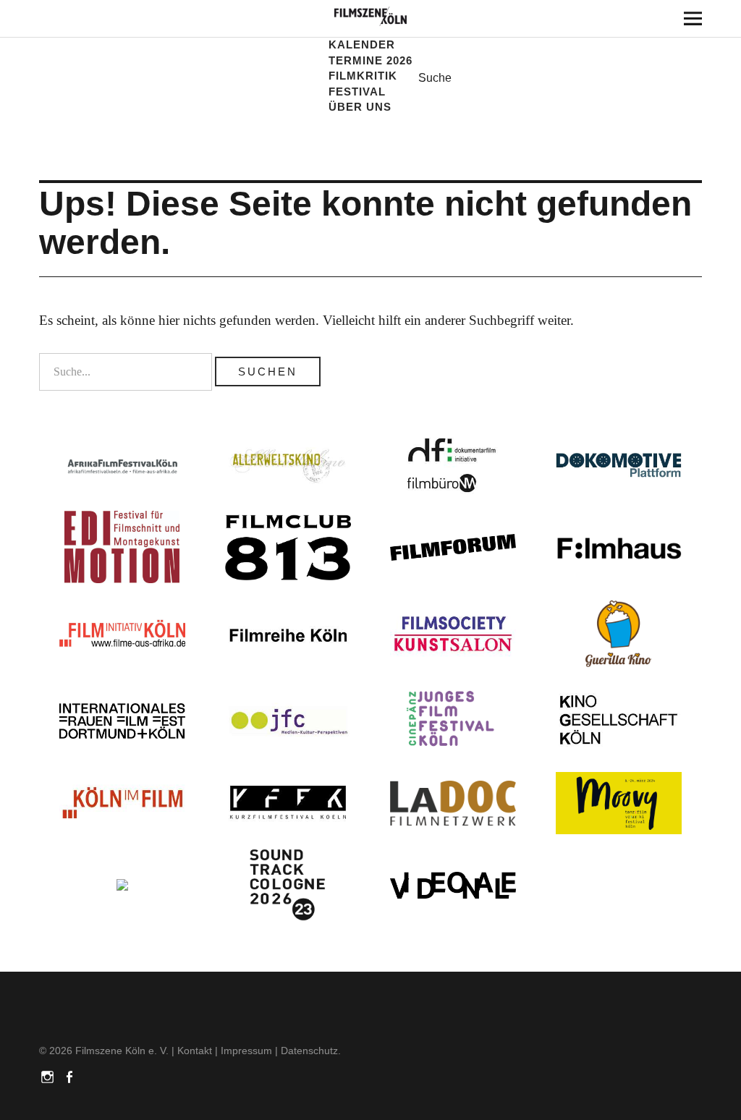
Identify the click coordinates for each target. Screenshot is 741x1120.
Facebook (70, 1076)
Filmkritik (363, 75)
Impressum (246, 1050)
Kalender (362, 44)
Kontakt (194, 1050)
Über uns (360, 107)
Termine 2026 (370, 60)
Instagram (48, 1076)
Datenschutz (309, 1050)
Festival (357, 91)
